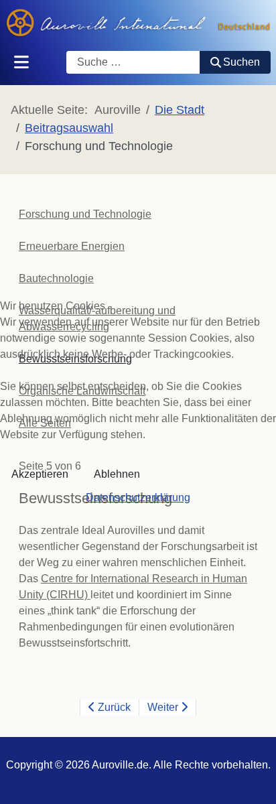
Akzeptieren (39, 474)
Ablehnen (117, 474)
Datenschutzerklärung (138, 497)
